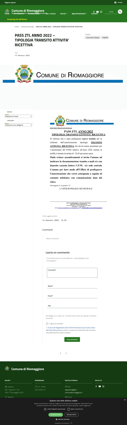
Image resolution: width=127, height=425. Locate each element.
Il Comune (18, 13)
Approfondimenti (78, 13)
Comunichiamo (34, 13)
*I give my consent (56, 323)
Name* (50, 286)
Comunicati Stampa (27, 26)
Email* (50, 296)
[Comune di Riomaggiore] (7, 368)
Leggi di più (87, 405)
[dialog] (63, 411)
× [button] (125, 400)
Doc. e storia (51, 13)
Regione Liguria (10, 2)
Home (7, 13)
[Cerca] (120, 11)
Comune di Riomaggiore (27, 369)
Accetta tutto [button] (56, 415)
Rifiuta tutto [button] (71, 415)
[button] (63, 419)
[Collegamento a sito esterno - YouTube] (100, 386)
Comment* (52, 270)
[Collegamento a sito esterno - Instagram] (103, 386)
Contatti (94, 13)
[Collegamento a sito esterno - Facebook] (96, 386)
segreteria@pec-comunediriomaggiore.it (73, 391)
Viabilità (105, 37)
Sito (49, 305)
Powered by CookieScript (62, 423)
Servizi (63, 13)
